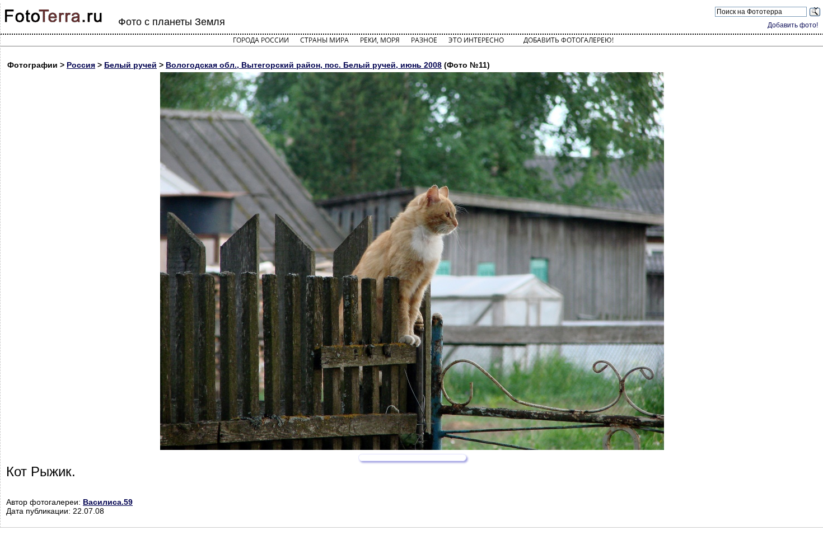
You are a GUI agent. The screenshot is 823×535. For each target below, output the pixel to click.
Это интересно (476, 40)
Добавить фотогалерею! (568, 40)
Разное (424, 40)
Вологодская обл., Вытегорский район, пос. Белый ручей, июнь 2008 (304, 64)
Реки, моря (380, 40)
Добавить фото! (793, 25)
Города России (261, 40)
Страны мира (324, 40)
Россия (81, 64)
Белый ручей (130, 64)
